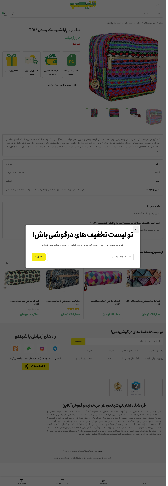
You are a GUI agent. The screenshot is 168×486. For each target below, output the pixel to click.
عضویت (38, 256)
